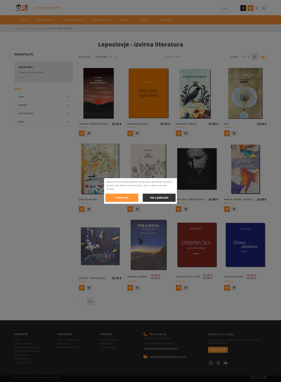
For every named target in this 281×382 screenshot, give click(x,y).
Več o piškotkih (159, 197)
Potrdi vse (122, 197)
